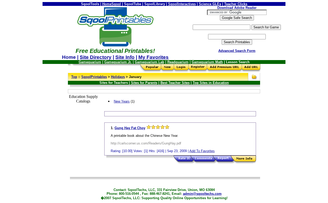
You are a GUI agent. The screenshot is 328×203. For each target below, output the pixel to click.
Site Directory (95, 57)
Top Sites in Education (211, 83)
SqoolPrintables (94, 77)
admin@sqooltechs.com (202, 194)
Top (74, 77)
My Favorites (153, 57)
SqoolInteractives (182, 4)
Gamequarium (90, 62)
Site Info (125, 57)
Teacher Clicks (235, 4)
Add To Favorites (202, 151)
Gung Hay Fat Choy (130, 128)
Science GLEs (210, 4)
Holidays (118, 77)
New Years (122, 101)
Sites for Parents (144, 83)
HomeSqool (111, 4)
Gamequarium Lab (149, 62)
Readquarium (178, 62)
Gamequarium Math (207, 62)
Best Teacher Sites (175, 83)
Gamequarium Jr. (118, 62)
